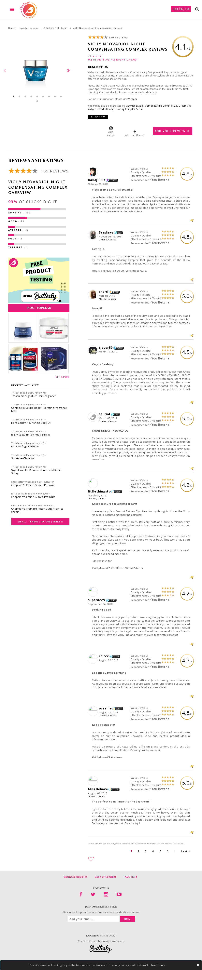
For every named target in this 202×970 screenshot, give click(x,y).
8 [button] (55, 96)
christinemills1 (19, 505)
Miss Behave (98, 789)
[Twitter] (93, 895)
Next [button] (69, 71)
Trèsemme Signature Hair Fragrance (33, 395)
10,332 (112, 180)
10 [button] (37, 101)
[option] (37, 70)
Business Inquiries (75, 877)
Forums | (47, 521)
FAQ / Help (130, 877)
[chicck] (93, 659)
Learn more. (158, 965)
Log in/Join (181, 9)
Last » (185, 851)
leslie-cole (17, 493)
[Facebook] (81, 895)
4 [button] (31, 96)
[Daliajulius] (93, 172)
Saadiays (106, 232)
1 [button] (14, 96)
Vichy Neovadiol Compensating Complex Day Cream (156, 105)
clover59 (105, 347)
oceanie (105, 708)
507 (120, 232)
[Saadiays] (93, 235)
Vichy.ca (132, 99)
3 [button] (25, 96)
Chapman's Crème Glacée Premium (33, 485)
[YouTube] (119, 895)
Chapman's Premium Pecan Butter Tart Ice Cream (37, 510)
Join (127, 919)
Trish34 (15, 392)
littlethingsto (99, 491)
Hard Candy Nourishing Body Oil (31, 422)
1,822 (115, 292)
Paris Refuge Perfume (25, 446)
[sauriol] (93, 417)
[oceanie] (93, 711)
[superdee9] (93, 592)
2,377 (119, 708)
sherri (103, 292)
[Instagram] (106, 895)
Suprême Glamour (22, 458)
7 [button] (49, 96)
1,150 (116, 656)
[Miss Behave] (93, 781)
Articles (58, 521)
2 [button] (20, 96)
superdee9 (96, 600)
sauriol (104, 414)
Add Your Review (171, 131)
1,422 (120, 348)
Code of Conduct (105, 877)
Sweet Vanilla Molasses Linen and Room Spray (36, 471)
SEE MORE (62, 377)
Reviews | (35, 521)
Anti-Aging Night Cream (56, 27)
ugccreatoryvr (19, 481)
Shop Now (98, 116)
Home (11, 27)
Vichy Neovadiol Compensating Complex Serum (115, 109)
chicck (104, 656)
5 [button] (37, 96)
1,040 (112, 600)
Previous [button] (5, 71)
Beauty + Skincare (29, 27)
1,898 (118, 491)
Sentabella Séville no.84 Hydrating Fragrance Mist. (39, 409)
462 (116, 414)
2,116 (115, 789)
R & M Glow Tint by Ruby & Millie (30, 434)
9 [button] (61, 96)
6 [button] (43, 96)
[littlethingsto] (93, 483)
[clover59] (93, 350)
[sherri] (93, 294)
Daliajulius (96, 180)
